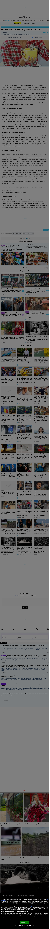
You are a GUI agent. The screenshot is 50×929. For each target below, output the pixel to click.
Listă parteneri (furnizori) (6, 919)
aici (31, 906)
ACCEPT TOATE (24, 922)
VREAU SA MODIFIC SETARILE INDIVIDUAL (24, 925)
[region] (24, 911)
